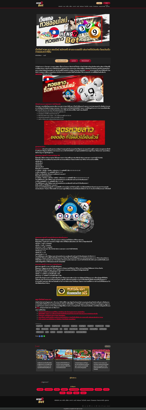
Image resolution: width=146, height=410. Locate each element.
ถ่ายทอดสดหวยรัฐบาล (86, 389)
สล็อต (70, 6)
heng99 (40, 389)
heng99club (74, 326)
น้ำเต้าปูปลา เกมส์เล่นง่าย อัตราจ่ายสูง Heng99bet (51, 315)
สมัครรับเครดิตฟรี (61, 61)
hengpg (107, 326)
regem (76, 393)
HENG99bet (38, 55)
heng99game (82, 326)
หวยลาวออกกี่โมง (93, 329)
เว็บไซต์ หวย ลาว (39, 332)
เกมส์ (78, 6)
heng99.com (39, 326)
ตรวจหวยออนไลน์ (54, 329)
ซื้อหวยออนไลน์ (45, 329)
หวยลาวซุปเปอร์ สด (84, 329)
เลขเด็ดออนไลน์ (103, 329)
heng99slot (90, 326)
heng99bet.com (56, 326)
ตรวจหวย (98, 389)
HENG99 (60, 6)
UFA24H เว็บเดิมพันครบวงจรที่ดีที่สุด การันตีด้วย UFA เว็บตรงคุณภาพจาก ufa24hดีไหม (61, 312)
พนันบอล (82, 6)
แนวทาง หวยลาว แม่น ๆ (69, 332)
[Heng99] (39, 4)
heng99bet (47, 326)
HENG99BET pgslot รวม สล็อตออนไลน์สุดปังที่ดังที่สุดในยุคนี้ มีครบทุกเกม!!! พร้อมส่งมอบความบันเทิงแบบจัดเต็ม (68, 313)
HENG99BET (38, 74)
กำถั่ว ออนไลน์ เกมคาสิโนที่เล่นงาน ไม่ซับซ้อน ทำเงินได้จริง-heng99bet (56, 319)
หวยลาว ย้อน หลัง (73, 329)
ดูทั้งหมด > (107, 346)
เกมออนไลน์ (48, 389)
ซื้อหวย (37, 329)
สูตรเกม (108, 6)
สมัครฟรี (87, 70)
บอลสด (90, 6)
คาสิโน (67, 6)
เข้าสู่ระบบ (99, 3)
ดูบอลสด (74, 61)
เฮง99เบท (53, 332)
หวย (64, 6)
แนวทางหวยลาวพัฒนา (81, 332)
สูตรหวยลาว (38, 149)
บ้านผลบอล (95, 6)
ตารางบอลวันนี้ (74, 389)
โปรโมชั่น (86, 6)
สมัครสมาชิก (106, 3)
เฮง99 (47, 332)
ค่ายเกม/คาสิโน (102, 6)
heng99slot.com (99, 326)
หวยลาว (66, 329)
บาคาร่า (74, 6)
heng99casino (65, 326)
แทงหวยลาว (59, 332)
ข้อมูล (38, 308)
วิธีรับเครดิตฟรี (85, 61)
